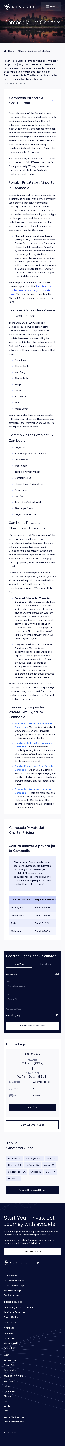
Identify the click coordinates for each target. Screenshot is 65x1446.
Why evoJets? (10, 1343)
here (45, 1243)
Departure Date (13, 1009)
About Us (8, 1333)
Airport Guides (11, 1317)
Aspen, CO (49, 1165)
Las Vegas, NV (32, 1165)
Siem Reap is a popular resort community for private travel (30, 290)
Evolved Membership (14, 1285)
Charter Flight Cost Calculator (18, 1307)
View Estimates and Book (32, 1025)
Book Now (32, 1107)
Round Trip (45, 964)
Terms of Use (10, 1360)
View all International (14, 1421)
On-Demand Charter (14, 1280)
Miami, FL (51, 1158)
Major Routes (10, 1322)
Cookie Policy (10, 1370)
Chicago (8, 1396)
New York (8, 1381)
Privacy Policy (10, 1365)
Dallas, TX (50, 1172)
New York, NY (14, 1158)
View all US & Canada (14, 1417)
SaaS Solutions (11, 1295)
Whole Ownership (12, 1290)
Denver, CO (13, 1178)
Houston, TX (14, 1165)
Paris (6, 1411)
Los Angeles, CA (34, 1158)
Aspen (7, 1386)
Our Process (9, 1338)
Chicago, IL (35, 1172)
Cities (21, 51)
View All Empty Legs (32, 1124)
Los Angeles (9, 1391)
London (7, 1406)
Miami (7, 1401)
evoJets (14, 1432)
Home (11, 51)
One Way (19, 964)
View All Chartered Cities (33, 1190)
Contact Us (9, 1348)
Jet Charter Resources (14, 1312)
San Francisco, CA (17, 1172)
